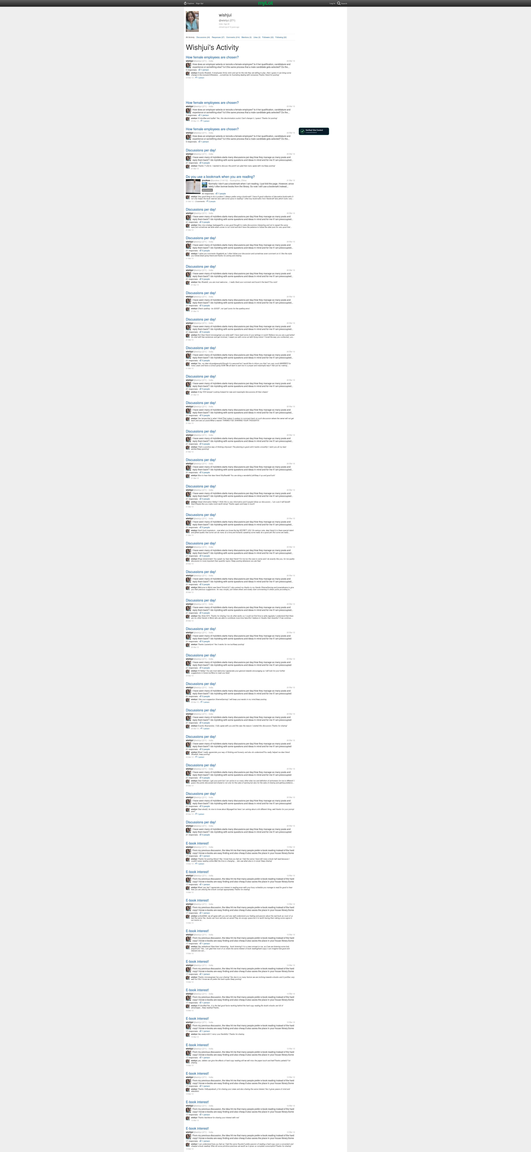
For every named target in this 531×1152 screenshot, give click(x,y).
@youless (215, 180)
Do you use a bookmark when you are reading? (220, 176)
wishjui (189, 60)
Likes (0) (256, 37)
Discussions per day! (201, 150)
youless (206, 180)
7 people (222, 193)
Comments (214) (233, 37)
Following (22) (281, 37)
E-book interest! (197, 843)
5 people (206, 162)
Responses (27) (218, 37)
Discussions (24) (203, 37)
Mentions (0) (247, 37)
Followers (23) (268, 37)
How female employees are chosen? (212, 57)
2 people (212, 201)
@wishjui (197, 61)
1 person (205, 69)
